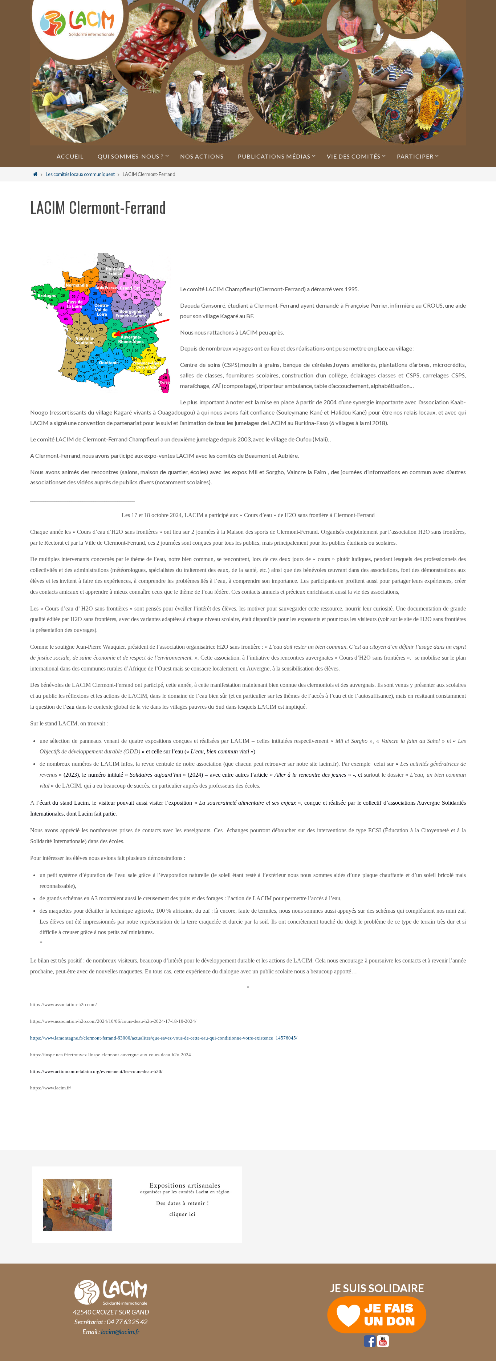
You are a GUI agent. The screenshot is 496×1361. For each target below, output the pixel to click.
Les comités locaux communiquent (80, 174)
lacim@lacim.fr (120, 1332)
